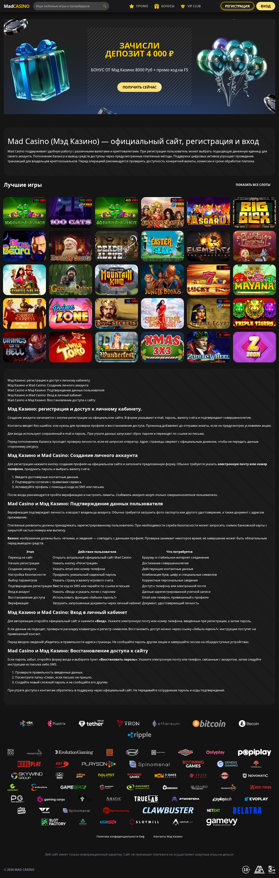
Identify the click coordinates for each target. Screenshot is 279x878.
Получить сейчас (139, 87)
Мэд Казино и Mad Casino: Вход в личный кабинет (45, 395)
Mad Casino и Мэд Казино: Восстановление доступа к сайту (51, 400)
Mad (16, 6)
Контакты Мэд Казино (168, 836)
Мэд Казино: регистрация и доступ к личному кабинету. (49, 380)
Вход (266, 6)
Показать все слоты (253, 185)
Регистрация (237, 6)
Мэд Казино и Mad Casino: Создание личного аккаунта (48, 385)
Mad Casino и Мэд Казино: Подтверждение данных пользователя (56, 390)
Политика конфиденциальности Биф (120, 836)
